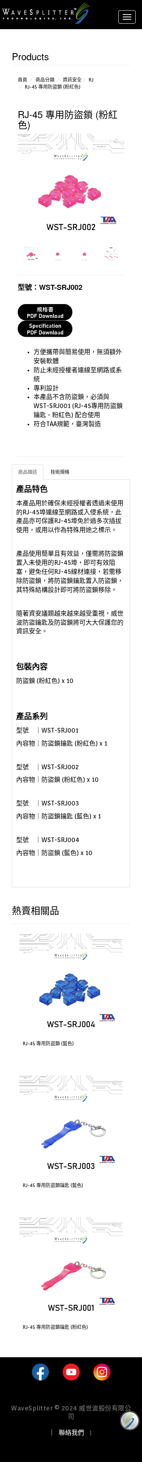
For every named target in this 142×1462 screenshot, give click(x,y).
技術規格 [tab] (59, 472)
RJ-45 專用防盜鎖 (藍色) (48, 1043)
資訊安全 (72, 80)
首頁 (22, 80)
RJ (91, 80)
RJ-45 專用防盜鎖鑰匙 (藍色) (53, 1185)
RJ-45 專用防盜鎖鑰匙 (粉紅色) (55, 1327)
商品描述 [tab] (27, 472)
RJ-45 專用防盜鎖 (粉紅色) (52, 87)
